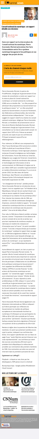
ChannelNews (14, 3)
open (2, 2)
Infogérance (9, 427)
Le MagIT (12, 37)
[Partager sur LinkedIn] (31, 35)
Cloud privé (3, 427)
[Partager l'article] (35, 35)
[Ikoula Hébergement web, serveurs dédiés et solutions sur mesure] (5, 426)
